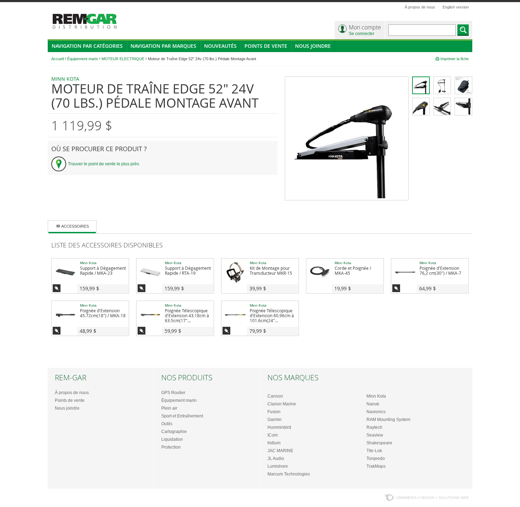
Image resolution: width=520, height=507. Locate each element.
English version (456, 7)
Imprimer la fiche (454, 59)
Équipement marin (179, 400)
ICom (272, 435)
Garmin (274, 419)
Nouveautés (220, 45)
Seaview (374, 435)
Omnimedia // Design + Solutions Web (432, 498)
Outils (166, 423)
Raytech (374, 427)
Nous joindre (313, 45)
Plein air (169, 408)
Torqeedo (375, 458)
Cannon (275, 396)
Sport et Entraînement (182, 416)
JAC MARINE (280, 450)
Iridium (274, 442)
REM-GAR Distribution (85, 21)
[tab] (72, 227)
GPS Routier (173, 392)
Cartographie (174, 431)
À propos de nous (420, 7)
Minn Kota (376, 396)
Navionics (376, 411)
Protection (171, 447)
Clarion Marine (281, 403)
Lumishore (277, 466)
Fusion (274, 411)
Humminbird (279, 427)
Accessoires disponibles (56, 288)
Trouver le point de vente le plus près (103, 163)
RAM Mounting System (388, 419)
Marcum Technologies (288, 474)
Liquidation (172, 439)
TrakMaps (376, 466)
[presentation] (72, 227)
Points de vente (265, 45)
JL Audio (275, 458)
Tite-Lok (374, 450)
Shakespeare (379, 442)
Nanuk (372, 403)
